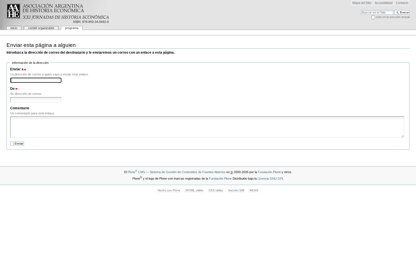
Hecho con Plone (169, 190)
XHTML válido (194, 190)
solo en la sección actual (392, 17)
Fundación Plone (269, 172)
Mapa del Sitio (361, 3)
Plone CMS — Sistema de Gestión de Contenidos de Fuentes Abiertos (177, 172)
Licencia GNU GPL (271, 178)
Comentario (19, 108)
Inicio (13, 28)
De (12, 89)
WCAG (254, 190)
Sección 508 (236, 190)
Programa (71, 28)
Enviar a (16, 69)
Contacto (402, 3)
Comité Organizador (41, 28)
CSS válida (216, 190)
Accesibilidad (384, 3)
